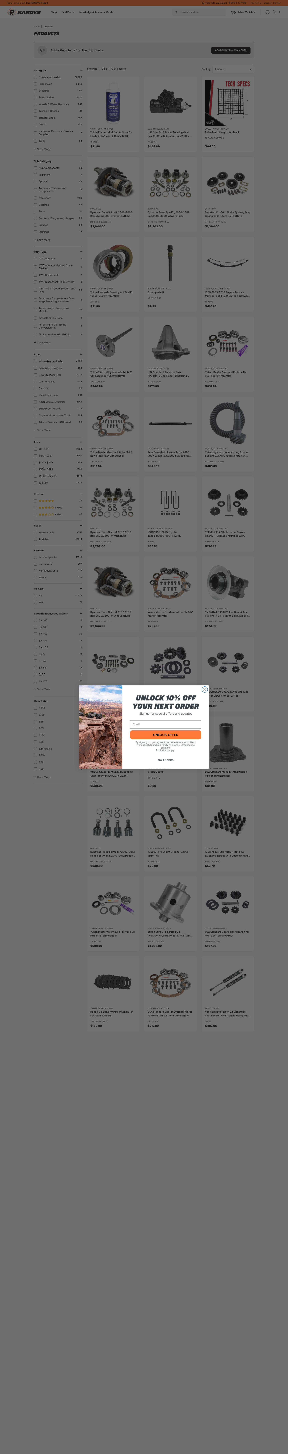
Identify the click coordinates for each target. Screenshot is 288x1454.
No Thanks (166, 760)
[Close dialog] (205, 689)
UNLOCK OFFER (165, 735)
